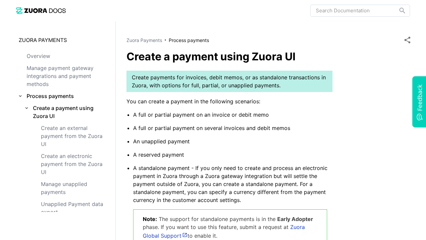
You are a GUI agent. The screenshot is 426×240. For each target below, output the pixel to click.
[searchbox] (398, 11)
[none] (407, 40)
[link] (41, 10)
